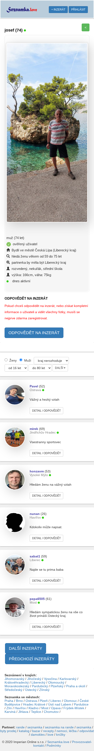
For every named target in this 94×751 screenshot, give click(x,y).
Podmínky (54, 745)
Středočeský (13, 690)
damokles (38, 734)
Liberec (55, 701)
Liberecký (38, 682)
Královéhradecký (17, 682)
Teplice (36, 712)
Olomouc (70, 701)
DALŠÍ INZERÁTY (25, 648)
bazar (36, 731)
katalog (24, 731)
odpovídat (86, 731)
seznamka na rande (59, 727)
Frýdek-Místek (73, 708)
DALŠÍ (59, 368)
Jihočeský (34, 679)
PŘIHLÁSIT (78, 9)
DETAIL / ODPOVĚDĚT (46, 410)
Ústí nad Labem (59, 704)
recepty (48, 731)
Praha (9, 701)
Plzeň (44, 701)
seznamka (34, 727)
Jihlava (23, 712)
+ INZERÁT (58, 9)
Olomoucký (56, 682)
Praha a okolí (75, 686)
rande (20, 727)
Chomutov (51, 712)
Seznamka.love (58, 742)
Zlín (9, 708)
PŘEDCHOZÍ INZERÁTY (32, 659)
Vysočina (50, 679)
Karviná (10, 712)
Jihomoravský (14, 679)
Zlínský (44, 690)
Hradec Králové (34, 704)
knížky (60, 734)
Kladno (34, 708)
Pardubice (81, 704)
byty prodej (8, 731)
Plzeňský (57, 686)
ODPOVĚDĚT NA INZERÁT (34, 332)
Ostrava (31, 701)
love (50, 734)
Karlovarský (68, 679)
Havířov (20, 708)
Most (44, 708)
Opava (56, 708)
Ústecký (31, 690)
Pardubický (40, 686)
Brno (19, 701)
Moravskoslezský (17, 686)
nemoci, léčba (67, 731)
